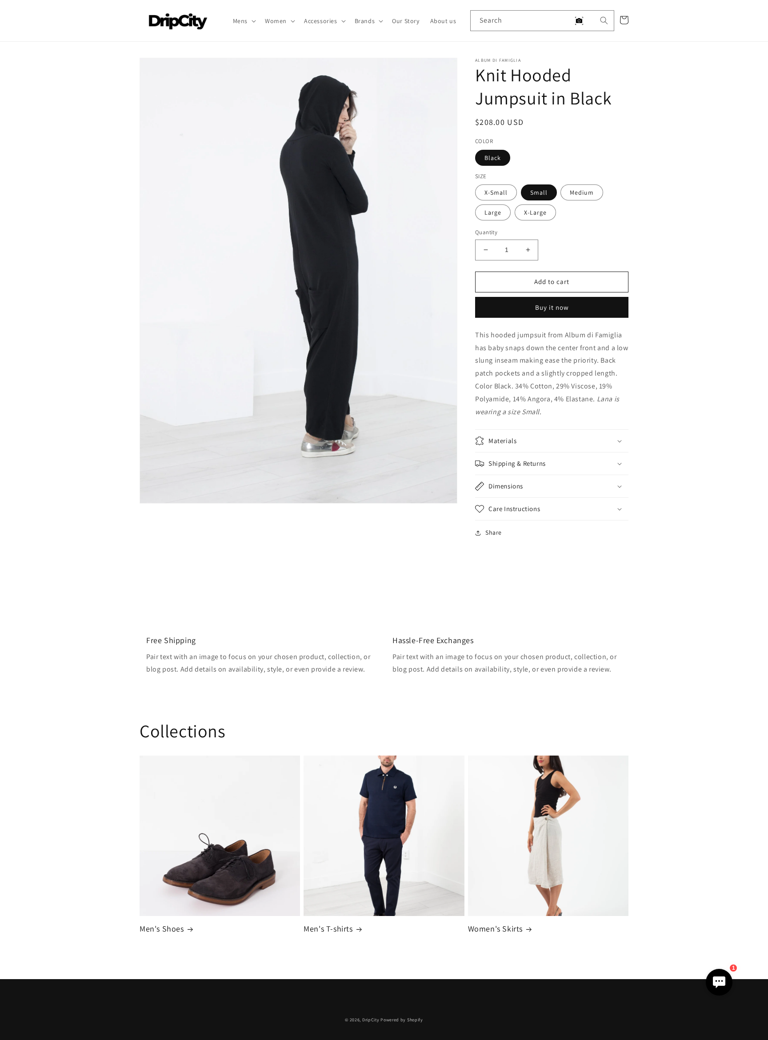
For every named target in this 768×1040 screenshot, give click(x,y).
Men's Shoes (162, 929)
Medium (582, 192)
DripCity (371, 1020)
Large (492, 212)
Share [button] (493, 532)
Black (492, 158)
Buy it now (552, 307)
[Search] (604, 20)
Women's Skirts (495, 929)
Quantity (486, 232)
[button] (244, 21)
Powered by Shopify (401, 1020)
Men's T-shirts (328, 929)
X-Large (535, 212)
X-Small (496, 192)
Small (539, 192)
